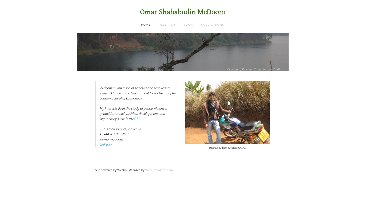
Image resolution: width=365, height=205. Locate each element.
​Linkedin (106, 145)
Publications (212, 24)
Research (167, 24)
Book (188, 24)
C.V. (137, 119)
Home (145, 24)
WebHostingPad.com (159, 170)
